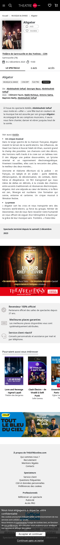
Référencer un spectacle (30, 497)
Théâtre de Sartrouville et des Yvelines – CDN (24, 53)
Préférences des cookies (30, 486)
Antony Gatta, (46, 94)
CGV (18, 483)
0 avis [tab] (34, 68)
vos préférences (11, 525)
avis (31, 26)
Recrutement (30, 460)
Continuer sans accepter (30, 540)
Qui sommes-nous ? (30, 457)
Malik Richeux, (31, 94)
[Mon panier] (56, 5)
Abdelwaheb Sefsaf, (16, 88)
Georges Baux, (34, 88)
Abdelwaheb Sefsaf (27, 98)
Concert (25, 82)
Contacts (30, 466)
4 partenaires (21, 522)
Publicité (30, 500)
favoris (33, 31)
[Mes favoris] (49, 5)
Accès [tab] (51, 68)
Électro (35, 82)
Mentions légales (30, 463)
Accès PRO (30, 503)
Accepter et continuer (31, 534)
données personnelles (33, 483)
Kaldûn (15, 134)
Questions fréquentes (30, 480)
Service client (30, 477)
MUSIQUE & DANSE (10, 82)
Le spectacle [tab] (13, 68)
